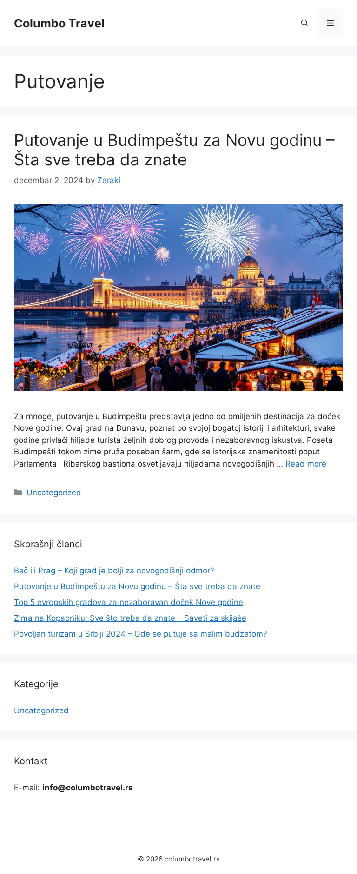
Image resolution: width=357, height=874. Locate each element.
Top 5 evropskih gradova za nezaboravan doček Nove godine (128, 602)
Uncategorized (53, 492)
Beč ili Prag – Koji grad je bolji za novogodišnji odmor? (114, 570)
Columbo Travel (59, 23)
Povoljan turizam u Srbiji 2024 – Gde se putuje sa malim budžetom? (140, 633)
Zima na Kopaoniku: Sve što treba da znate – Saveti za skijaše (130, 618)
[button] (304, 23)
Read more (305, 463)
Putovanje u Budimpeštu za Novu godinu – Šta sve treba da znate (174, 149)
